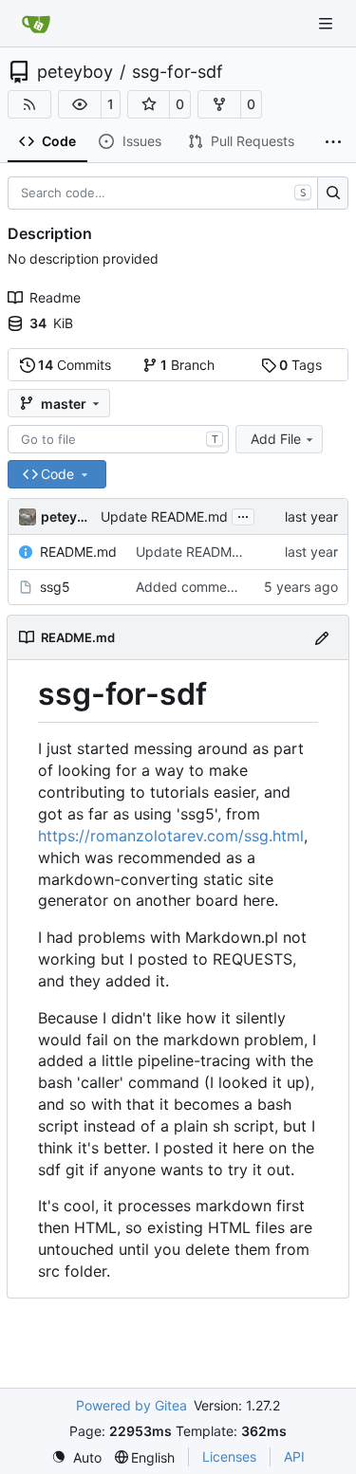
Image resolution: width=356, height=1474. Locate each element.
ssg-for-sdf (177, 72)
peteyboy (75, 72)
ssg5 (55, 587)
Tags (300, 365)
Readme (55, 297)
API (294, 1456)
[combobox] (118, 439)
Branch (187, 365)
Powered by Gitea (131, 1405)
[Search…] (332, 193)
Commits (74, 365)
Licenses (229, 1456)
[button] (80, 104)
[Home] (36, 24)
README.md (78, 552)
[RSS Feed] (29, 104)
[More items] (333, 142)
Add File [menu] (276, 439)
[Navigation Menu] (328, 23)
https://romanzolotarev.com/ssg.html (171, 835)
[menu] (76, 1457)
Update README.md (164, 516)
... (243, 514)
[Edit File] (322, 637)
